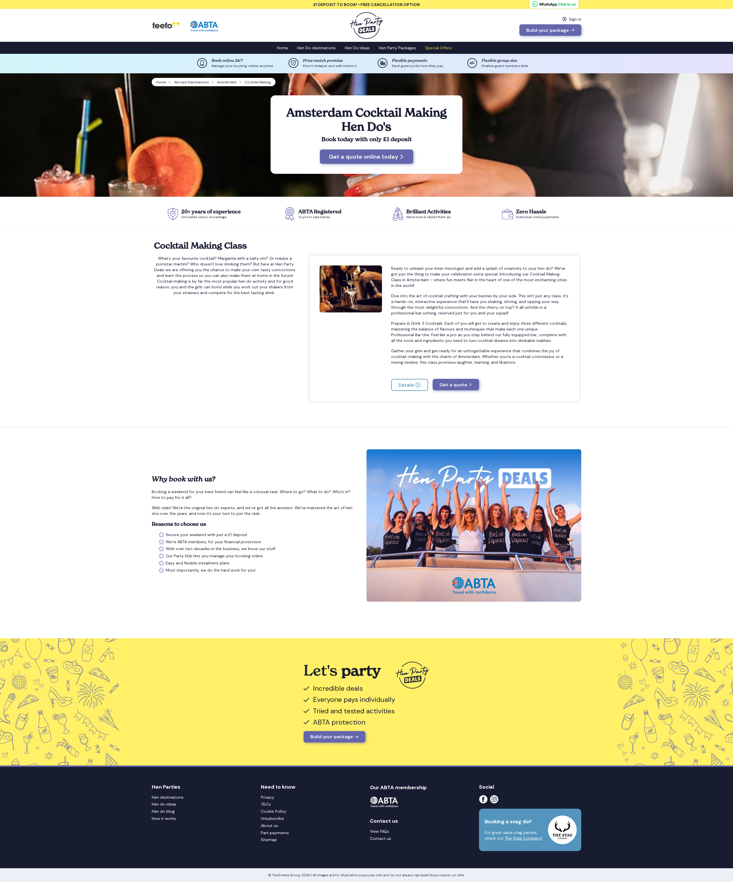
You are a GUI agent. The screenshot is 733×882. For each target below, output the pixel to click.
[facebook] (484, 799)
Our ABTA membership (398, 787)
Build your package (547, 30)
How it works (164, 818)
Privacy (267, 797)
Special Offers (438, 47)
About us (269, 825)
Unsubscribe (272, 818)
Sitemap (269, 839)
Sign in (575, 19)
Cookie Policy (273, 811)
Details (406, 385)
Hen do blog (163, 811)
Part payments (275, 832)
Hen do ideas (164, 804)
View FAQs (379, 831)
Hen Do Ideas (357, 47)
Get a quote (453, 385)
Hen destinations (168, 797)
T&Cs (266, 804)
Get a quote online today (363, 156)
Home (282, 47)
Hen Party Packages (397, 47)
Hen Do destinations (316, 47)
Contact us (380, 838)
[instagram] (495, 799)
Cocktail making (172, 281)
